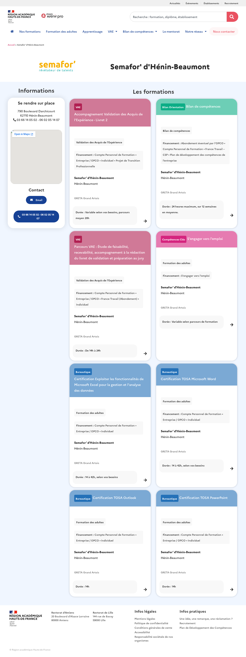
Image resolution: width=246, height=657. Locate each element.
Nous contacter (224, 31)
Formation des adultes (61, 31)
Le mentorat (171, 31)
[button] (36, 216)
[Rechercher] (232, 17)
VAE (111, 31)
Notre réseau (194, 31)
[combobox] (178, 17)
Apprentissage (92, 31)
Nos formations (30, 31)
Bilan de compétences (138, 31)
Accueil (11, 44)
